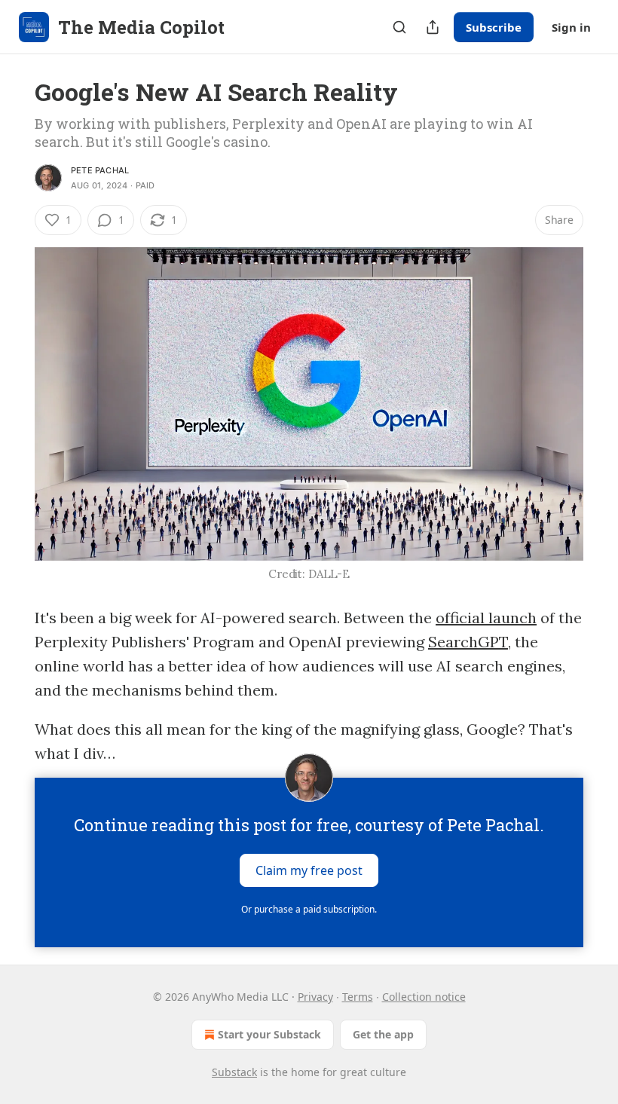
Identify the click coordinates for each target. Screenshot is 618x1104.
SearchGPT (468, 641)
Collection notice (424, 996)
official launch (486, 617)
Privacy (315, 996)
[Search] (399, 27)
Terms (357, 996)
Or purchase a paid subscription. (309, 909)
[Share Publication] (433, 27)
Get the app (383, 1034)
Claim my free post (309, 870)
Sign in (571, 27)
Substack (234, 1072)
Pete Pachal (100, 170)
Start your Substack (269, 1034)
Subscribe (494, 27)
